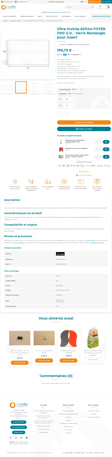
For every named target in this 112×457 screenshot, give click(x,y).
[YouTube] (27, 438)
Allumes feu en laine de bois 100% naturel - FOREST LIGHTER (76, 156)
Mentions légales (68, 411)
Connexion (93, 414)
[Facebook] (11, 438)
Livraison (68, 417)
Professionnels (43, 432)
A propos (68, 420)
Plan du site (68, 430)
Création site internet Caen (35, 452)
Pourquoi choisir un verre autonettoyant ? (43, 417)
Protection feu (52, 16)
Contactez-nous (19, 427)
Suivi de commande (93, 411)
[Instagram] (16, 438)
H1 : (60, 105)
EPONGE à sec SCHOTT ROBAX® (76, 148)
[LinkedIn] (21, 438)
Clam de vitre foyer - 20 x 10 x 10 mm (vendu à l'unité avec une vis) (19, 353)
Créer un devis (85, 129)
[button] (100, 7)
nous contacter (19, 242)
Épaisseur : (63, 94)
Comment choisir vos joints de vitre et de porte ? (43, 412)
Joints (39, 16)
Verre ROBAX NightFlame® (101, 16)
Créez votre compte (93, 417)
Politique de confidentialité (68, 423)
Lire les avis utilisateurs (85, 175)
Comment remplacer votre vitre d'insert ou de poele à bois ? (43, 422)
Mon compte (93, 405)
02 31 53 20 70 (19, 422)
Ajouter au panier (85, 122)
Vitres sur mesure (9, 16)
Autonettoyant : (65, 89)
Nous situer (19, 432)
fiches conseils (90, 240)
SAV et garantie (68, 426)
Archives (68, 433)
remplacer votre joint (97, 242)
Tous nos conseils (43, 429)
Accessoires (66, 16)
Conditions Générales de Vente (68, 414)
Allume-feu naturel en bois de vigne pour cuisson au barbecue (93, 353)
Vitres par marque (27, 16)
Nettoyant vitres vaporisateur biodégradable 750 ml (75, 141)
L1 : (60, 99)
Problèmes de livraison (43, 426)
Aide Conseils (80, 16)
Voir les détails (93, 359)
